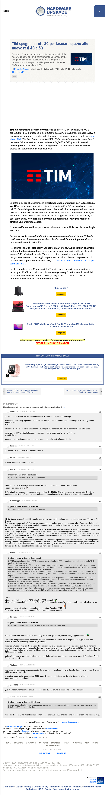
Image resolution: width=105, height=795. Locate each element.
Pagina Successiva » (70, 722)
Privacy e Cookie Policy (36, 787)
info (64, 407)
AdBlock (77, 787)
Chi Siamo (8, 787)
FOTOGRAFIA (77, 742)
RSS (40, 789)
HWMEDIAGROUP (52, 745)
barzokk (13, 446)
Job (55, 789)
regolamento (38, 733)
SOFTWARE (43, 742)
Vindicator (14, 412)
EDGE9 (66, 742)
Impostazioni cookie (69, 789)
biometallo (14, 617)
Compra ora (61, 294)
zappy (12, 697)
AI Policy (54, 787)
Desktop (44, 753)
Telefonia (18, 72)
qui (35, 737)
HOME (8, 742)
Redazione (88, 787)
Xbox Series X (61, 288)
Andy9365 (14, 685)
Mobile (61, 753)
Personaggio (15, 501)
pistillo (12, 458)
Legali (18, 787)
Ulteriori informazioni (38, 768)
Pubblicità (66, 787)
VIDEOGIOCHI (31, 742)
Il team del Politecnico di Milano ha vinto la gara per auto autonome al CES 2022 (22, 391)
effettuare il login (15, 726)
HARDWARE (18, 742)
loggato (25, 731)
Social (48, 789)
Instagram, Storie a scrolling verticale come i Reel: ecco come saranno (81, 391)
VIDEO (87, 742)
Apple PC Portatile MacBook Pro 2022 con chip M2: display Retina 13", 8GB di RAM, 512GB (61, 325)
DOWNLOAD (55, 742)
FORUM (95, 742)
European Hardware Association (92, 781)
